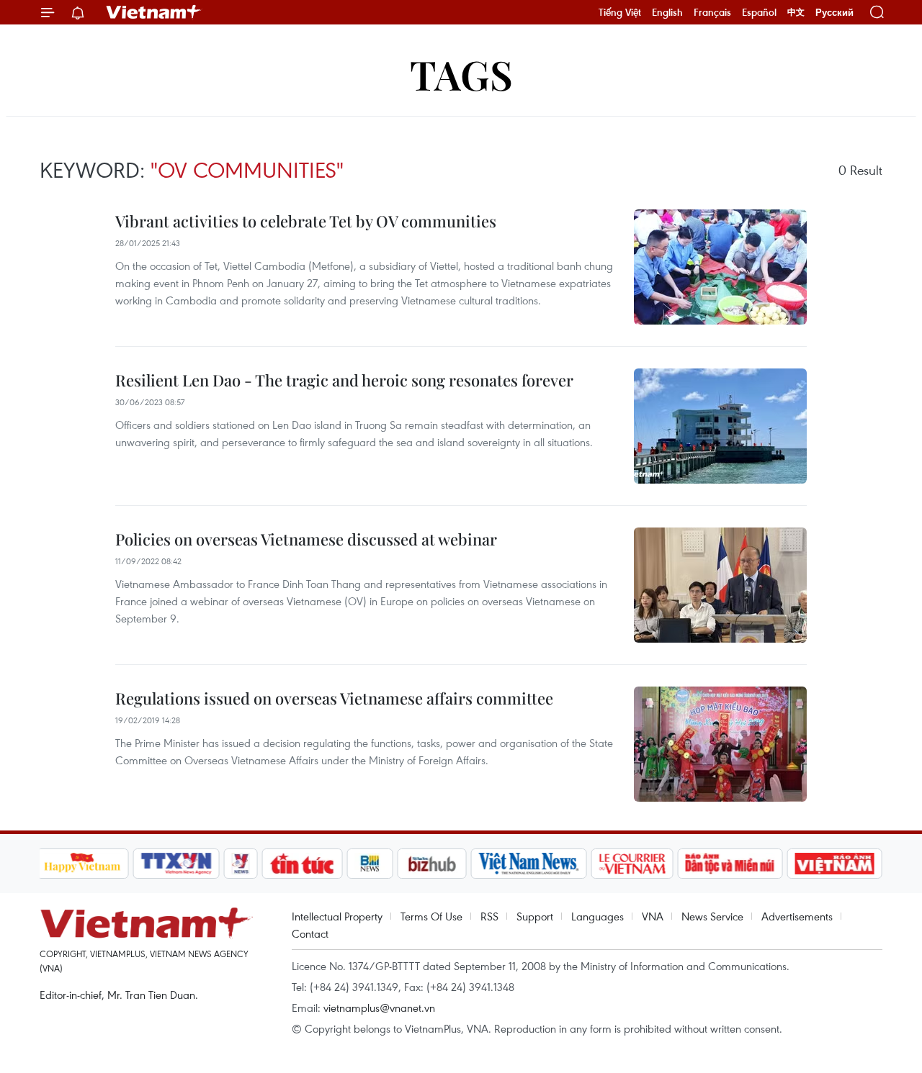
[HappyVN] (83, 863)
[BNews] (369, 863)
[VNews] (240, 863)
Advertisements (797, 916)
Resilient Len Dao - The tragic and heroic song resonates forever (344, 380)
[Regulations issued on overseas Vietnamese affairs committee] (720, 744)
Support (534, 916)
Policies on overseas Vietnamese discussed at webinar (306, 539)
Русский (834, 12)
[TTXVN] (176, 863)
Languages (597, 916)
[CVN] (632, 863)
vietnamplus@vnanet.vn (379, 1007)
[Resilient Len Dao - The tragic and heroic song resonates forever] (720, 426)
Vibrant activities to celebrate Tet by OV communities (305, 221)
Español (759, 12)
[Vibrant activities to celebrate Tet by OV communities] (720, 267)
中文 (796, 12)
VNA (652, 916)
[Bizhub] (432, 863)
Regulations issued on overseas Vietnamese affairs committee (334, 698)
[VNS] (529, 863)
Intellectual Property (337, 916)
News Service (712, 916)
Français (712, 12)
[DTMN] (730, 863)
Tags (461, 74)
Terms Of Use (431, 916)
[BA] (834, 863)
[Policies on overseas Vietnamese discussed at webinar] (720, 585)
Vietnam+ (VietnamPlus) (154, 12)
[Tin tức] (301, 863)
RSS (489, 916)
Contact (310, 933)
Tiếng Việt (620, 12)
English (667, 12)
